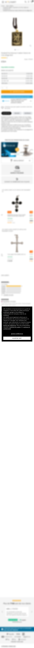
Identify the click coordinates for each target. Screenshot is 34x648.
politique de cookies (15, 327)
